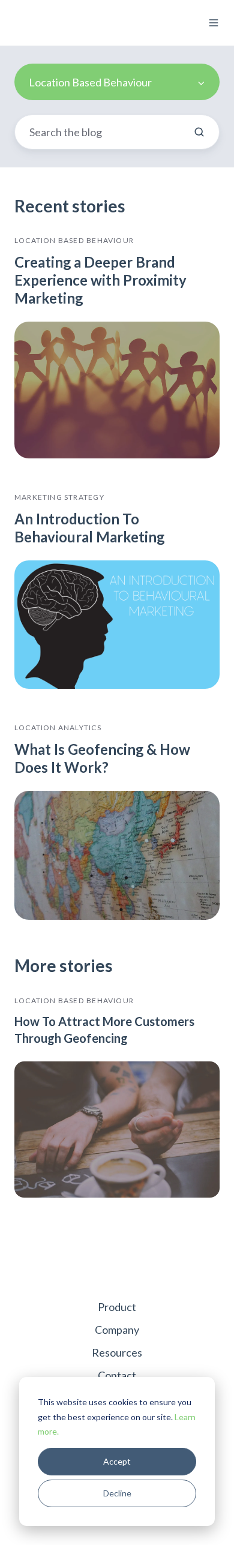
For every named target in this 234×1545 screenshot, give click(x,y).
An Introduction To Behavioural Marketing (89, 527)
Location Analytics (57, 727)
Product (117, 1306)
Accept (117, 1461)
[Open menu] (214, 23)
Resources (117, 1352)
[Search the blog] (199, 132)
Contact (117, 1375)
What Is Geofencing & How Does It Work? (102, 758)
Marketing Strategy (59, 497)
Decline (117, 1493)
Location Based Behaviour (74, 240)
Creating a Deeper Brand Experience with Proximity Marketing (100, 280)
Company (117, 1329)
